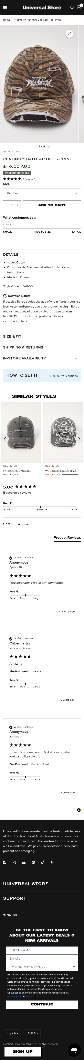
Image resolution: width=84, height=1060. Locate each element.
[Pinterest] (36, 862)
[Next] (79, 439)
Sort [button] (7, 524)
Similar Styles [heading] (34, 396)
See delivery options (64, 376)
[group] (42, 487)
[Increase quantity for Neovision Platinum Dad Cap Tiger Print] (17, 205)
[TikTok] (45, 862)
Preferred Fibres (17, 173)
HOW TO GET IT (22, 375)
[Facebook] (7, 862)
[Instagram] (17, 862)
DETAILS (10, 254)
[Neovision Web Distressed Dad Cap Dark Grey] (63, 432)
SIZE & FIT (12, 336)
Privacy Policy (15, 997)
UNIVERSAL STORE (25, 884)
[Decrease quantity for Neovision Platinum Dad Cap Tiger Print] (6, 205)
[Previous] (5, 439)
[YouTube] (26, 862)
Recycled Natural (19, 296)
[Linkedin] (55, 862)
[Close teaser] (43, 1045)
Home (6, 20)
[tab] (67, 539)
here (24, 321)
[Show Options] (74, 967)
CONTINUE (42, 1004)
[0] (78, 7)
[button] (42, 179)
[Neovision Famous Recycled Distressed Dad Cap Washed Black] (21, 432)
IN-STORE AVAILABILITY (24, 358)
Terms (28, 997)
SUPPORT (14, 899)
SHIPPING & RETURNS (23, 347)
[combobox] (41, 967)
